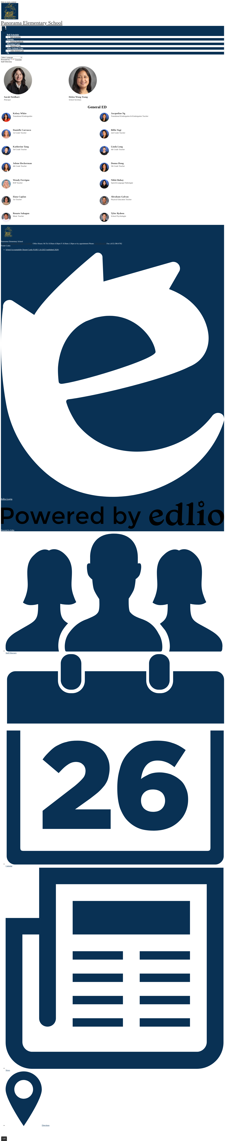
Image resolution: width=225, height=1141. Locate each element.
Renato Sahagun (21, 213)
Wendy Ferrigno (21, 180)
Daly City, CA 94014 (24, 244)
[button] (13, 35)
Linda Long (117, 146)
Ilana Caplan (19, 196)
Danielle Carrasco (22, 130)
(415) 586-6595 (101, 244)
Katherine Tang (21, 146)
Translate (18, 60)
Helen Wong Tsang (78, 97)
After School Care (17, 51)
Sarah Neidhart (12, 97)
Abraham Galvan (120, 196)
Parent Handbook (16, 42)
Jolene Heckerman (22, 163)
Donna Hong (117, 163)
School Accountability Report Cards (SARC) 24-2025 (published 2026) (32, 250)
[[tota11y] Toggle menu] (4, 1138)
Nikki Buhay (117, 180)
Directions (45, 1125)
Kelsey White (19, 113)
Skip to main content (8, 2)
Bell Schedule (15, 37)
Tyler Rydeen (117, 213)
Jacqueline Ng (118, 113)
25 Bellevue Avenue (8, 244)
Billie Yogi (116, 130)
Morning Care (15, 46)
